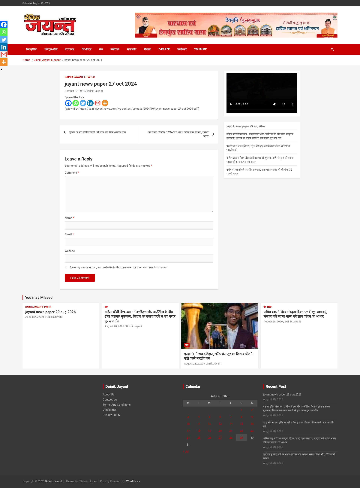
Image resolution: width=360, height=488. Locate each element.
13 (220, 423)
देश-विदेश (87, 49)
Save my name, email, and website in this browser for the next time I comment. (119, 267)
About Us (108, 394)
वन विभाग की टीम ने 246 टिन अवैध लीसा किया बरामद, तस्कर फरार (178, 134)
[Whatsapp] (75, 103)
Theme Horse (87, 481)
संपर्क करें (182, 49)
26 (209, 437)
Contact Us (110, 399)
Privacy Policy (111, 414)
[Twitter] (83, 103)
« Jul (186, 451)
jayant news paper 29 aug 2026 (245, 126)
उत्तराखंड (69, 49)
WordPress (133, 481)
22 (241, 430)
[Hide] (1, 69)
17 (188, 430)
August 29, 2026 (34, 316)
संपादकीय (131, 49)
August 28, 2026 (114, 326)
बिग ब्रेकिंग (31, 49)
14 (230, 423)
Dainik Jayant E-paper (80, 76)
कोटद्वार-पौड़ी (51, 49)
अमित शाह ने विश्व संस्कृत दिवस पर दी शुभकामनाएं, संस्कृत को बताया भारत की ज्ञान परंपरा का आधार (295, 314)
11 (198, 423)
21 (230, 430)
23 (252, 430)
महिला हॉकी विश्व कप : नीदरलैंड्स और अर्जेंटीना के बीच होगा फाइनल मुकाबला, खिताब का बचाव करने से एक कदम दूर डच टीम (140, 316)
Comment (72, 172)
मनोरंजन (115, 49)
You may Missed (38, 297)
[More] (105, 103)
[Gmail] (97, 103)
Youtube (200, 49)
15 (241, 423)
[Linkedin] (90, 103)
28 (230, 437)
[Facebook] (68, 103)
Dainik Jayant (95, 90)
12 (209, 423)
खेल (101, 49)
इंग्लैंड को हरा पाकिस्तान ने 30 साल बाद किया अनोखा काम (97, 132)
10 (188, 423)
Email (69, 234)
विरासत (147, 49)
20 (220, 430)
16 (252, 423)
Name (69, 218)
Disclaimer (109, 409)
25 (198, 437)
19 (209, 430)
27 (220, 437)
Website (70, 251)
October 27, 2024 (75, 90)
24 (188, 437)
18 (198, 430)
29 (241, 437)
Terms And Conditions (117, 404)
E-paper (164, 49)
